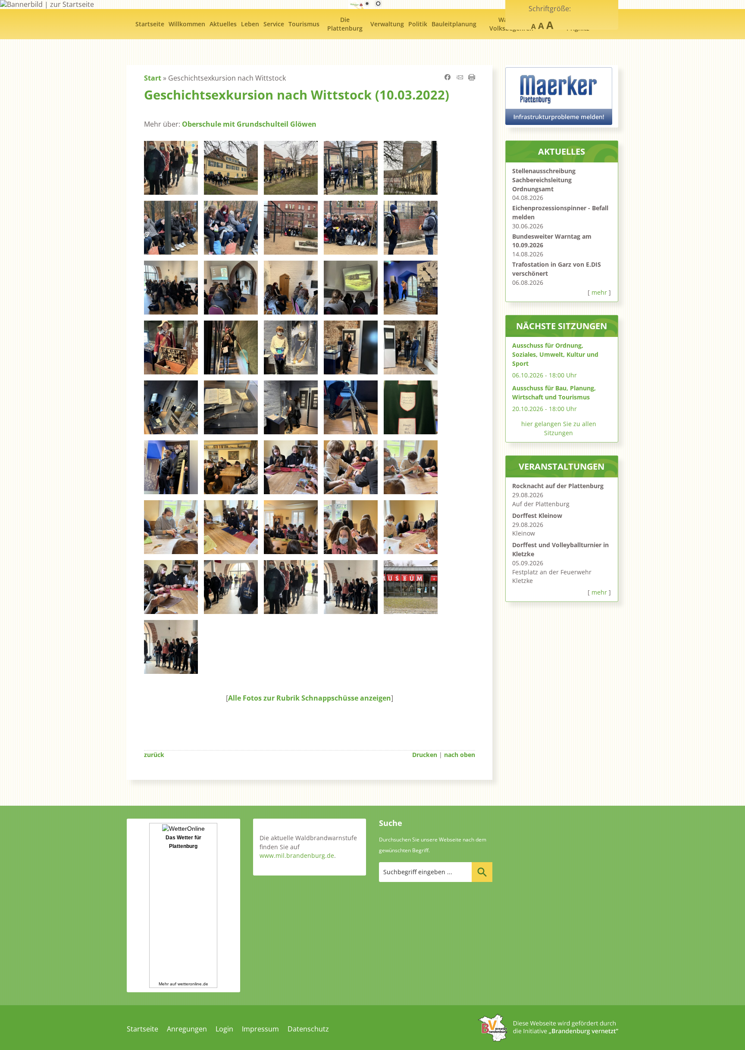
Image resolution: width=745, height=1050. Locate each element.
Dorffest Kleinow (537, 515)
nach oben (459, 755)
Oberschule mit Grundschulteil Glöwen (249, 124)
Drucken (424, 755)
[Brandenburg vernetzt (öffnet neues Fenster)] (548, 1039)
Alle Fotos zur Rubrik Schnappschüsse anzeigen (309, 698)
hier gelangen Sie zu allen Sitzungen (558, 428)
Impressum (260, 1029)
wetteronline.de (193, 983)
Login (224, 1029)
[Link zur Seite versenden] (459, 78)
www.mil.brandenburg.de (297, 855)
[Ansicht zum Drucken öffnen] (471, 78)
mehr (599, 292)
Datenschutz (308, 1029)
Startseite (142, 1029)
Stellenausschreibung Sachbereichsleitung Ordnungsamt (544, 180)
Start (152, 78)
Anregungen (187, 1029)
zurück (154, 755)
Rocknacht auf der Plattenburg (558, 486)
